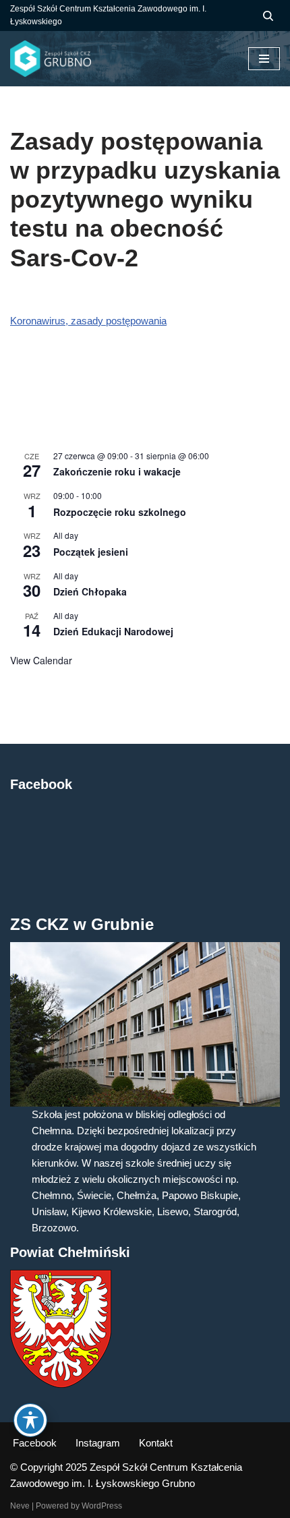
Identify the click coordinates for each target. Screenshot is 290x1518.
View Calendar (41, 660)
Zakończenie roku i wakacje (117, 471)
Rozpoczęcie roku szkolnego (119, 512)
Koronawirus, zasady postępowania (88, 320)
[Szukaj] (268, 16)
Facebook (35, 1443)
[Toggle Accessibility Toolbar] (30, 1420)
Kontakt (156, 1443)
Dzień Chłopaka (90, 591)
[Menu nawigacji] (264, 58)
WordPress (102, 1506)
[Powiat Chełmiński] (60, 1384)
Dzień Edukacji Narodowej (113, 631)
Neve (20, 1506)
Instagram (98, 1443)
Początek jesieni (90, 551)
